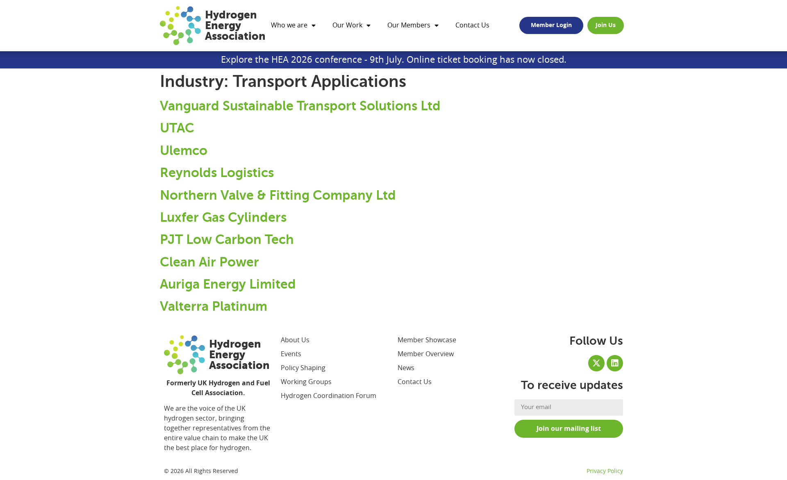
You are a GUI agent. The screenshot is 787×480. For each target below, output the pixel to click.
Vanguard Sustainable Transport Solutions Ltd (300, 105)
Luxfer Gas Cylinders (223, 217)
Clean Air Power (209, 262)
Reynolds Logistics (217, 172)
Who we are (289, 25)
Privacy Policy (605, 471)
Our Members (408, 25)
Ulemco (183, 150)
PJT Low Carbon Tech (227, 239)
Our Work (347, 25)
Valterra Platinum (213, 306)
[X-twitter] (596, 363)
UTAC (177, 128)
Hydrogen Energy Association (235, 25)
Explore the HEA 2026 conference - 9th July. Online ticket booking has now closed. (393, 59)
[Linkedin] (615, 363)
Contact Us (472, 25)
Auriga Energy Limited (228, 284)
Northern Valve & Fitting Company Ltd (278, 195)
